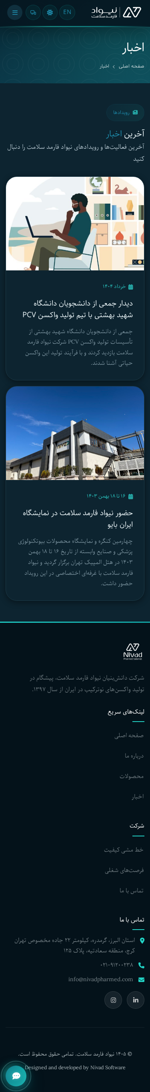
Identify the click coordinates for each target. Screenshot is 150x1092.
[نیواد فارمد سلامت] (116, 12)
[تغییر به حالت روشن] (50, 12)
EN (67, 12)
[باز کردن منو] (14, 12)
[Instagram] (113, 1000)
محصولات (132, 776)
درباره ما (134, 756)
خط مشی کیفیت (124, 850)
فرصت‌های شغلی (124, 870)
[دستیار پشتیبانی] (16, 1076)
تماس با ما (132, 891)
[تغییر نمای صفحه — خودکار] (33, 12)
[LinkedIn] (135, 1000)
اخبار (138, 797)
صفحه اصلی (131, 66)
